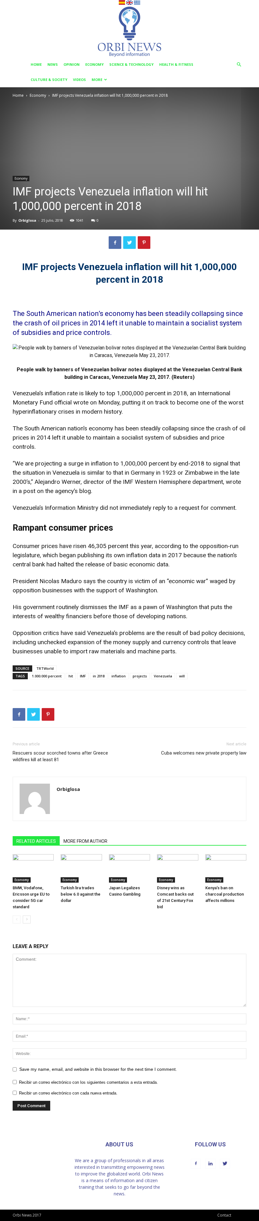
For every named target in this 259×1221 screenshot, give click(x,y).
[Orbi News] (129, 32)
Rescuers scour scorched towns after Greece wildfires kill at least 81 (60, 756)
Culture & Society (49, 79)
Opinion (71, 64)
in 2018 (99, 676)
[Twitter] (225, 1164)
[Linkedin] (210, 1164)
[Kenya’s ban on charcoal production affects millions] (225, 868)
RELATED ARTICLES (36, 841)
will (182, 676)
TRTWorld (45, 668)
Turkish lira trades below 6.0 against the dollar (80, 894)
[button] (238, 65)
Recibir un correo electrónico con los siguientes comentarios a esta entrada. (88, 1082)
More (97, 79)
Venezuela (163, 676)
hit (71, 676)
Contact (224, 1215)
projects (140, 676)
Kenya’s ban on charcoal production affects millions (224, 894)
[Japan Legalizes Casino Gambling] (129, 868)
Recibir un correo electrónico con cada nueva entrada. (68, 1093)
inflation (118, 676)
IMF (83, 676)
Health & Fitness (176, 64)
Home (36, 64)
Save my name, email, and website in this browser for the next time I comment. (98, 1069)
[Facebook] (196, 1164)
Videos (79, 79)
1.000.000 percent (47, 676)
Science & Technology (131, 64)
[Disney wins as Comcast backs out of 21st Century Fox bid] (177, 868)
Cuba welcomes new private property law (203, 753)
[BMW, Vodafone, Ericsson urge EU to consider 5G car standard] (33, 868)
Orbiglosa (27, 220)
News (52, 64)
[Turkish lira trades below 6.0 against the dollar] (81, 868)
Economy (94, 64)
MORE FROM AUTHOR (85, 841)
